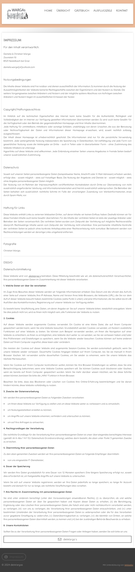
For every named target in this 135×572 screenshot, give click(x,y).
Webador (128, 565)
